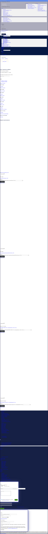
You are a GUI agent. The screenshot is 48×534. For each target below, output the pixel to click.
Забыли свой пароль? (4, 518)
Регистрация (2, 529)
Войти (7, 517)
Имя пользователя (4, 521)
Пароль (2, 515)
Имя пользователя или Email (5, 514)
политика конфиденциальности (12, 528)
